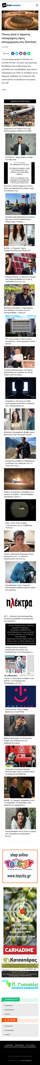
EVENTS (7, 1014)
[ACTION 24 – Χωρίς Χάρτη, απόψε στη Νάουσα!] (20, 144)
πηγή (4, 89)
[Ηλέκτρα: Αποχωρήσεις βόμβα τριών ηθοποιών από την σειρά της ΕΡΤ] (19, 419)
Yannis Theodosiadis (26, 1060)
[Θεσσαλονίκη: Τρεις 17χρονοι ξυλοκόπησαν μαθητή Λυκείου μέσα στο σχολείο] (20, 572)
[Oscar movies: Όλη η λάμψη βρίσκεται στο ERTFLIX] (20, 696)
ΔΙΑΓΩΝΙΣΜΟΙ (9, 1010)
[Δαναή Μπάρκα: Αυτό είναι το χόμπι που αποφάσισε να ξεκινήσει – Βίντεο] (20, 818)
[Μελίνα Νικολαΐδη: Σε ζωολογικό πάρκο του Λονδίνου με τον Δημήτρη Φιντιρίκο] (19, 725)
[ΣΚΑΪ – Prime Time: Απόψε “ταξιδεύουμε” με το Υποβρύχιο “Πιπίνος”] (20, 510)
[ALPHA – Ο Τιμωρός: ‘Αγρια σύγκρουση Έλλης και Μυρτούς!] (19, 235)
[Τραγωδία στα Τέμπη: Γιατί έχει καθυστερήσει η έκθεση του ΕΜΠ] (19, 115)
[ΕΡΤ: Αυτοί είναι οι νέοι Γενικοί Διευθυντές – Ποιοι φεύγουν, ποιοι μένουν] (20, 326)
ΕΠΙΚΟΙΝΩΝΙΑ (19, 1045)
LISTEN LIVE (8, 1005)
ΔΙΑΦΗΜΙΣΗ (9, 1045)
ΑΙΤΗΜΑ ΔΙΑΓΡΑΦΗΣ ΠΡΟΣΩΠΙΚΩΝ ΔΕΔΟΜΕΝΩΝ (20, 1047)
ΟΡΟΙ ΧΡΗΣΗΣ (30, 1045)
